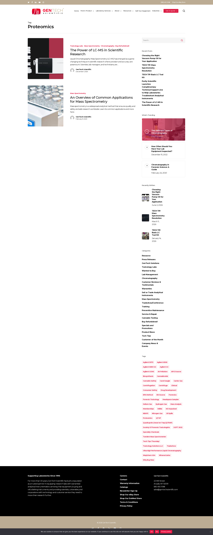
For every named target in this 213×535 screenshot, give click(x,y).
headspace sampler (171, 399)
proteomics (147, 418)
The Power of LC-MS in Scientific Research (152, 103)
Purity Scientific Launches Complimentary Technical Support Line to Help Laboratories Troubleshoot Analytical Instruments (153, 90)
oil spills (169, 413)
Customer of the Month (152, 340)
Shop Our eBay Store (129, 495)
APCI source (176, 372)
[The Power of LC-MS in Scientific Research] (45, 58)
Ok (152, 531)
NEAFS (145, 413)
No (157, 531)
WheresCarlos (164, 455)
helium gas (147, 404)
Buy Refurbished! (122, 46)
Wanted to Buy (149, 271)
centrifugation (149, 386)
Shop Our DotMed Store (131, 498)
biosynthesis (148, 376)
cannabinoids (162, 376)
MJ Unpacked (171, 409)
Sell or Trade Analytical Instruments (152, 293)
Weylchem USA (149, 455)
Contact (123, 480)
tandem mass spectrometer (154, 437)
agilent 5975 (148, 362)
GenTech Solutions (150, 263)
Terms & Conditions (129, 502)
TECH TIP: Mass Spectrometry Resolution (149, 68)
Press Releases (148, 259)
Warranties (147, 289)
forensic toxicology (151, 399)
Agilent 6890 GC (149, 367)
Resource (146, 256)
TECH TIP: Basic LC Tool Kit (152, 76)
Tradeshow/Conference (152, 303)
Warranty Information (129, 483)
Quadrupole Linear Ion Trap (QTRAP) (157, 423)
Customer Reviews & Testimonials (151, 283)
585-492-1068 (159, 487)
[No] (210, 532)
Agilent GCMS (148, 372)
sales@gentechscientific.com (166, 489)
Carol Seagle (165, 381)
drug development (168, 390)
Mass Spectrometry (92, 46)
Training (145, 307)
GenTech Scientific (83, 69)
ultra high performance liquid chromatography (162, 451)
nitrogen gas (157, 413)
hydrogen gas (161, 404)
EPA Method (148, 395)
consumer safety (150, 390)
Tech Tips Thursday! (151, 441)
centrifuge (163, 386)
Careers (123, 476)
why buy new (148, 460)
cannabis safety (149, 381)
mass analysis (176, 404)
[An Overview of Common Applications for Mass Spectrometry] (45, 105)
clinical (174, 386)
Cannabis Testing (150, 318)
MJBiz (160, 409)
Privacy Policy (126, 506)
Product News (148, 332)
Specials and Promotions (147, 326)
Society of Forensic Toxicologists (156, 427)
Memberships (148, 409)
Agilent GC (164, 367)
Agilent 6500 (162, 362)
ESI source (161, 395)
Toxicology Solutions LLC (153, 446)
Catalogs (124, 487)
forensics (173, 395)
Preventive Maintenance (153, 310)
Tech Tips (146, 336)
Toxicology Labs (76, 46)
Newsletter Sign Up (128, 491)
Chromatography (107, 46)
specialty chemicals (151, 432)
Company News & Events (150, 344)
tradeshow (171, 446)
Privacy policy (166, 531)
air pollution (163, 372)
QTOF (158, 418)
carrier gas (178, 381)
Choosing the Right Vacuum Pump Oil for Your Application (151, 58)
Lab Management (150, 274)
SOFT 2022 (178, 427)
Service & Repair (149, 314)
